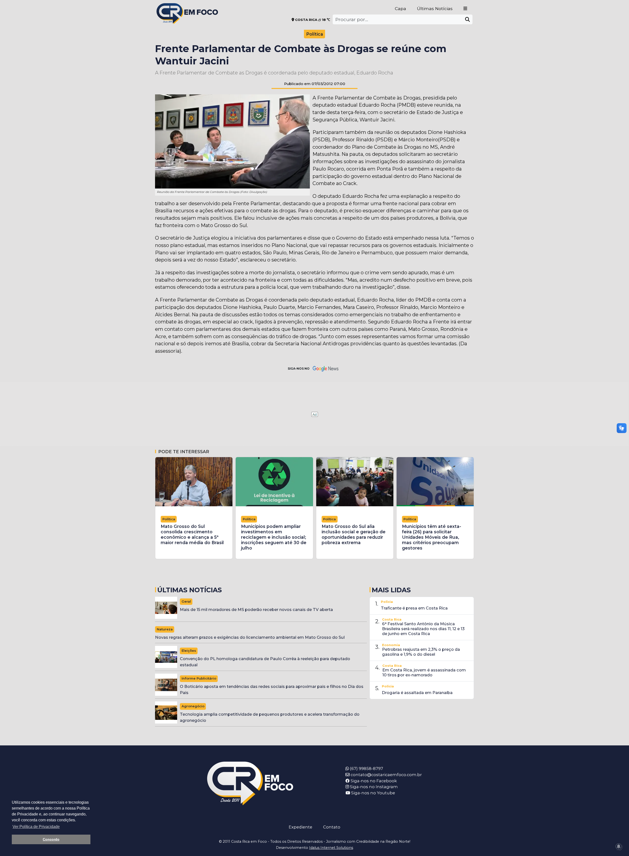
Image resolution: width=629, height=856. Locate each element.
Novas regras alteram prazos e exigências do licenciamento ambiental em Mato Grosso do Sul (250, 637)
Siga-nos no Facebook (373, 780)
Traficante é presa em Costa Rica (414, 608)
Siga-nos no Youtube (372, 792)
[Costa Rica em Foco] (187, 7)
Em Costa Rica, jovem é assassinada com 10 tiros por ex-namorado (424, 672)
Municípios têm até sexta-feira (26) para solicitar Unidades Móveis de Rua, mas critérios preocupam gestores (431, 537)
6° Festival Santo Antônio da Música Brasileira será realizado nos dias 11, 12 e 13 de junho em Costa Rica (423, 628)
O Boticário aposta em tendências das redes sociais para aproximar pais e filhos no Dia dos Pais (271, 689)
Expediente (300, 827)
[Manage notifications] (619, 846)
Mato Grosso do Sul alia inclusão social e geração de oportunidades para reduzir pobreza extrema (354, 534)
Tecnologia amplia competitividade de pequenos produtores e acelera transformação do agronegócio (269, 717)
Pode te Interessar (183, 451)
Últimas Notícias (435, 8)
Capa (400, 8)
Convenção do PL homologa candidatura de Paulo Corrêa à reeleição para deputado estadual (265, 661)
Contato (331, 827)
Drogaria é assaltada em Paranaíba (417, 692)
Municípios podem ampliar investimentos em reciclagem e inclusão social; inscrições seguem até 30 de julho (273, 537)
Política (314, 34)
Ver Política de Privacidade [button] (36, 827)
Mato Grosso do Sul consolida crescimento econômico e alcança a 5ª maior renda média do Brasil (192, 534)
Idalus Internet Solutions (331, 847)
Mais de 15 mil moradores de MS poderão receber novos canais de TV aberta (256, 609)
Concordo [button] (51, 839)
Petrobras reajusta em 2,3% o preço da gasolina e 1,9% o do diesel (421, 652)
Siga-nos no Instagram (373, 786)
